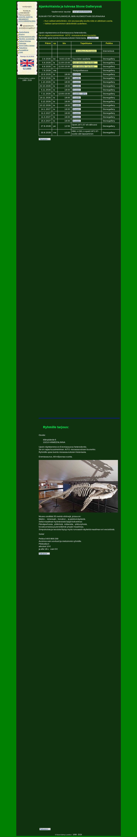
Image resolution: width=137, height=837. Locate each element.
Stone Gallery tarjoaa (26, 45)
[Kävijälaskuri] (27, 69)
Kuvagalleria (23, 50)
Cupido (77, 78)
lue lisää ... (93, 38)
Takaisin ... (45, 139)
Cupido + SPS (80, 94)
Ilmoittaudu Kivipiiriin (86, 51)
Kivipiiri (77, 74)
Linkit (21, 52)
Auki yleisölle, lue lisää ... (85, 63)
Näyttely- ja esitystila (26, 39)
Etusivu (22, 34)
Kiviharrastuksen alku (27, 36)
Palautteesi (23, 48)
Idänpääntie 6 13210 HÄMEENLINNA (26, 19)
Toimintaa (22, 43)
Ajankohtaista (24, 32)
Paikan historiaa (25, 41)
